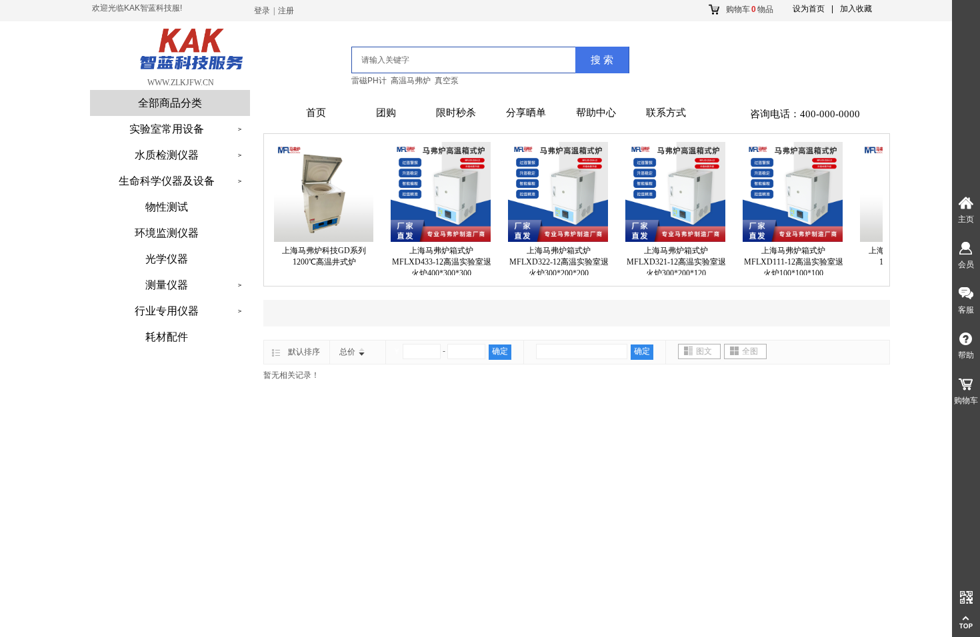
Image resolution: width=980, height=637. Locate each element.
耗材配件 (166, 336)
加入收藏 (856, 8)
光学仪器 (166, 259)
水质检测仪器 (167, 155)
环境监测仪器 (167, 233)
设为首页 (809, 8)
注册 (286, 10)
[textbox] (446, 60)
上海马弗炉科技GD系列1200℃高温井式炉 (319, 256)
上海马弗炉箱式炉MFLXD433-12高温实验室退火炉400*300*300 (436, 262)
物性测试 (166, 207)
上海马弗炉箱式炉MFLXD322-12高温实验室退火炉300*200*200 (553, 262)
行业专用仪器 (167, 311)
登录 (262, 10)
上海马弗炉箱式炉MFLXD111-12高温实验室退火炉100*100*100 (788, 262)
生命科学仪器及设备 (167, 181)
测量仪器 (166, 285)
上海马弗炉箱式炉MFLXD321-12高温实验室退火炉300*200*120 (671, 262)
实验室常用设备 (166, 129)
